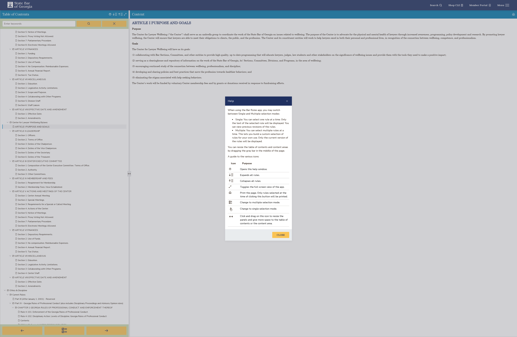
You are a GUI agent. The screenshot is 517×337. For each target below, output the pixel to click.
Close (281, 234)
